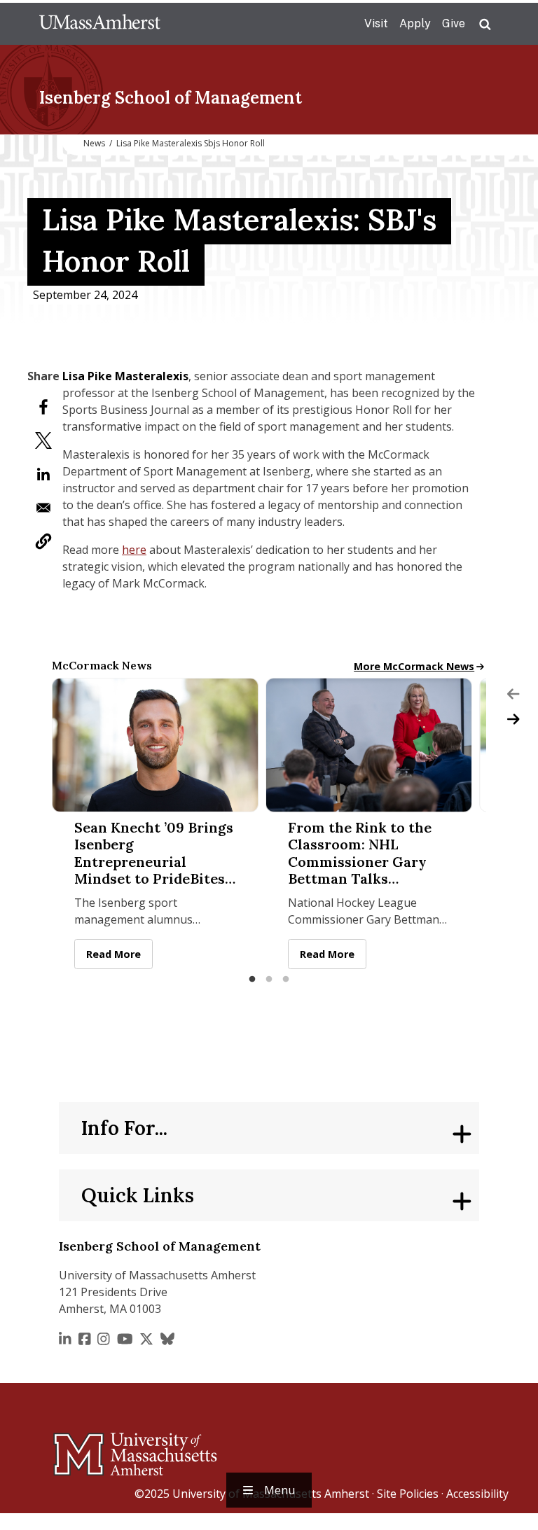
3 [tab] (286, 980)
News (94, 143)
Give (453, 23)
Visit (376, 23)
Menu (279, 1490)
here (134, 549)
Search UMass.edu (484, 24)
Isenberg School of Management (170, 98)
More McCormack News (414, 666)
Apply (415, 23)
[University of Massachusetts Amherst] (79, 1448)
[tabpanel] (155, 823)
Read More (119, 954)
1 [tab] (252, 980)
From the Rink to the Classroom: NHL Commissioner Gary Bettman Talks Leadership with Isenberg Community (361, 853)
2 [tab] (269, 980)
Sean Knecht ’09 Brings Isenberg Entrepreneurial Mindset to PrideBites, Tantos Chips (153, 853)
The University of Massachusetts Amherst (99, 23)
